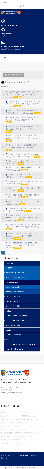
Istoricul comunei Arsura (16, 277)
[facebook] (20, 6)
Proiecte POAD (12, 339)
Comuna (9, 263)
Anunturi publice (13, 296)
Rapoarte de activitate (15, 291)
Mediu (8, 330)
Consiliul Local (12, 282)
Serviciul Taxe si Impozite (16, 315)
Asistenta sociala (13, 325)
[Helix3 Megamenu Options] (5, 58)
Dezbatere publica (13, 306)
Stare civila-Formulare (15, 349)
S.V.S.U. (8, 311)
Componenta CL (12, 287)
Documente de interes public (18, 320)
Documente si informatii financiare (20, 344)
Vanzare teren (12, 301)
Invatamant (10, 268)
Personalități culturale (15, 272)
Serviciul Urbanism (13, 335)
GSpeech (31, 467)
